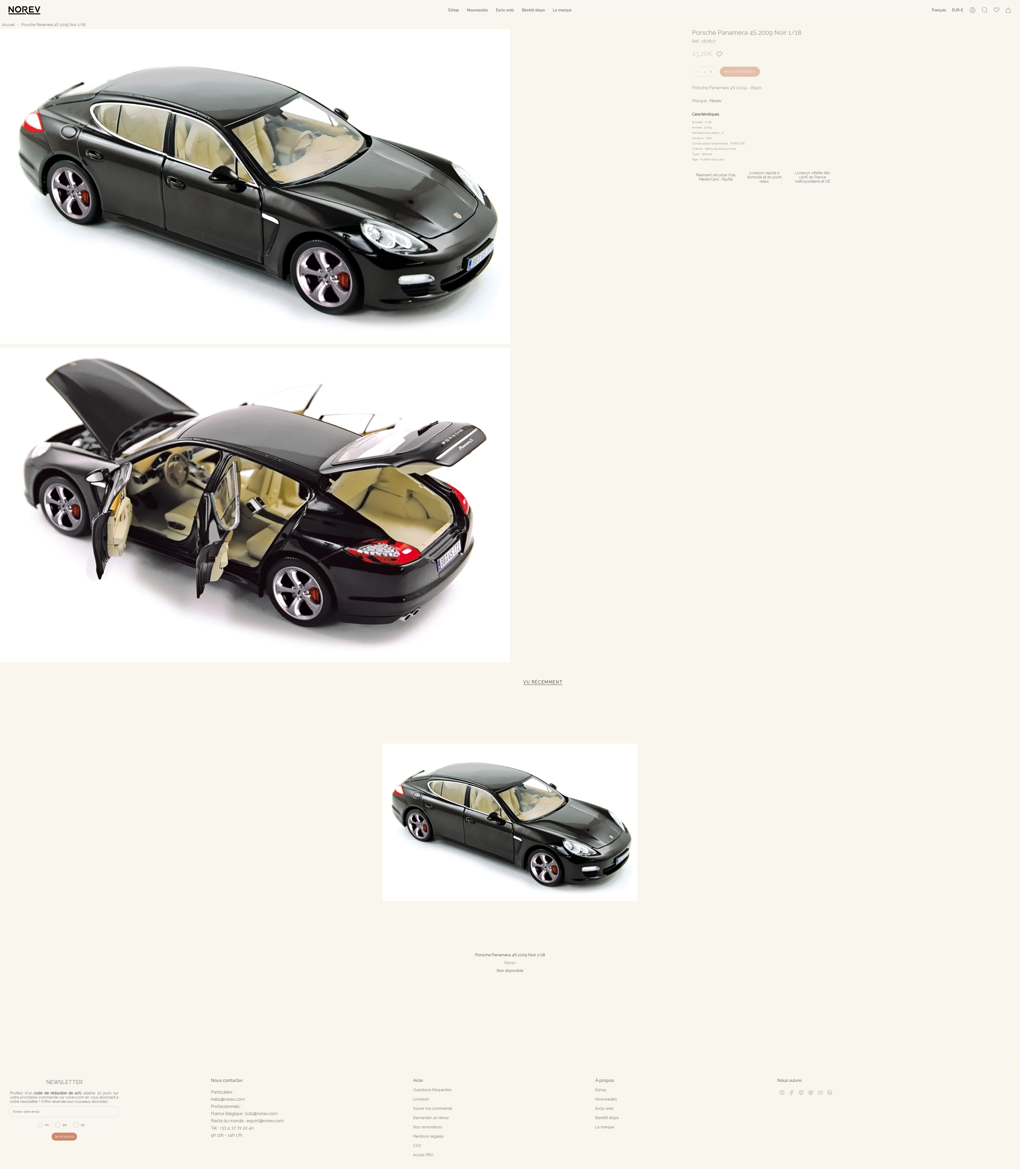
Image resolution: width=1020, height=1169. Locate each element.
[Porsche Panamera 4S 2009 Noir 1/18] (510, 822)
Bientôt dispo (607, 1117)
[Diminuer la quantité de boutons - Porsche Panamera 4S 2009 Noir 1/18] (697, 72)
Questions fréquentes (432, 1089)
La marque (604, 1127)
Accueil (8, 25)
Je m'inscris (64, 1136)
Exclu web (604, 1108)
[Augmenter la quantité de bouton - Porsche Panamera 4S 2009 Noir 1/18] (712, 72)
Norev (716, 100)
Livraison (421, 1099)
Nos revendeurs (427, 1127)
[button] (453, 10)
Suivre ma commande (432, 1108)
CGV (417, 1145)
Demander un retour (431, 1117)
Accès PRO (423, 1155)
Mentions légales (428, 1136)
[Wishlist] (996, 10)
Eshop (600, 1089)
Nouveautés (606, 1099)
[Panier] (1008, 10)
